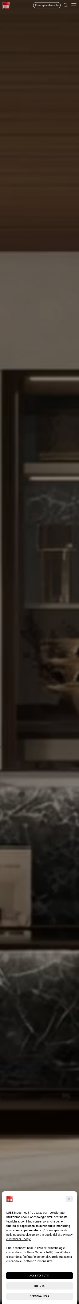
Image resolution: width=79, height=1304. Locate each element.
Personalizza (39, 1296)
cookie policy (30, 1234)
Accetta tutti (39, 1275)
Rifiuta (39, 1285)
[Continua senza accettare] (69, 1199)
